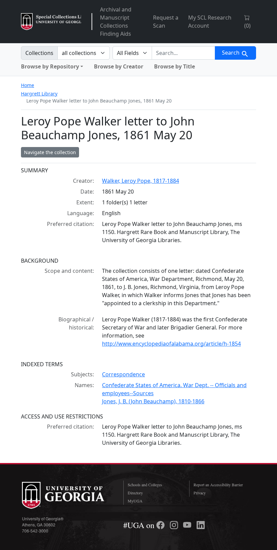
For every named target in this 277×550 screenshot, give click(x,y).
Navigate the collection (50, 152)
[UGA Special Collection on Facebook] (161, 525)
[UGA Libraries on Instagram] (175, 525)
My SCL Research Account (209, 21)
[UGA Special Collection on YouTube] (188, 525)
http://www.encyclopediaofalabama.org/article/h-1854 (171, 343)
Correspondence (123, 374)
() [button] (247, 25)
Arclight (51, 21)
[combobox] (183, 53)
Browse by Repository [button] (50, 66)
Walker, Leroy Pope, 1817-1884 (140, 180)
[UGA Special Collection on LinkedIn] (201, 525)
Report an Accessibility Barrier (218, 484)
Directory (135, 492)
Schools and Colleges (145, 484)
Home (27, 85)
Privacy (200, 492)
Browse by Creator (118, 66)
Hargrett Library (39, 93)
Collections (39, 53)
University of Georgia (67, 495)
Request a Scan (165, 21)
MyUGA (135, 500)
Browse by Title (174, 66)
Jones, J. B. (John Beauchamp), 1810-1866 (153, 401)
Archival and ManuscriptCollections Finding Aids (115, 21)
